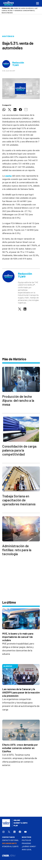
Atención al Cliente (10, 847)
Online (17, 820)
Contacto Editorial (10, 840)
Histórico (8, 36)
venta (8, 176)
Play (16, 826)
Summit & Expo (20, 823)
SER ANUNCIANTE (9, 843)
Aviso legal (27, 850)
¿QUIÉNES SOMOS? (29, 847)
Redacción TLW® (18, 64)
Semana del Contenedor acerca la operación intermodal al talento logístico (20, 10)
